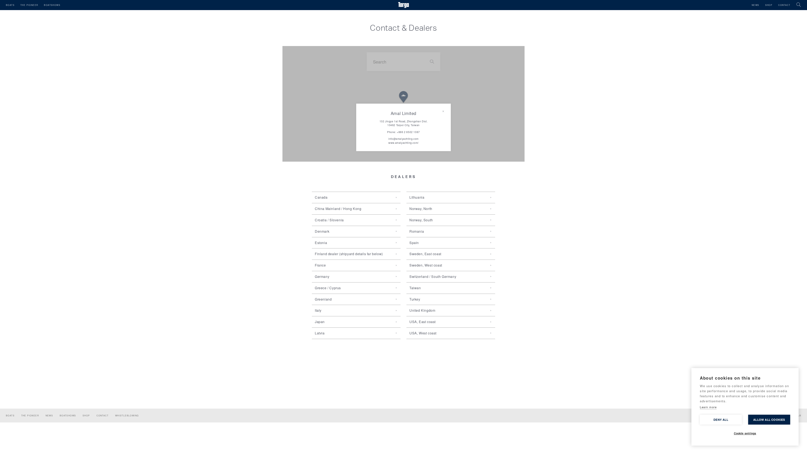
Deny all (720, 420)
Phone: (403, 132)
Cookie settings (745, 433)
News (755, 5)
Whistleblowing (127, 415)
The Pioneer (29, 5)
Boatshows (52, 5)
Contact (784, 5)
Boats (10, 5)
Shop (769, 5)
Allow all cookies (769, 420)
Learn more (708, 407)
